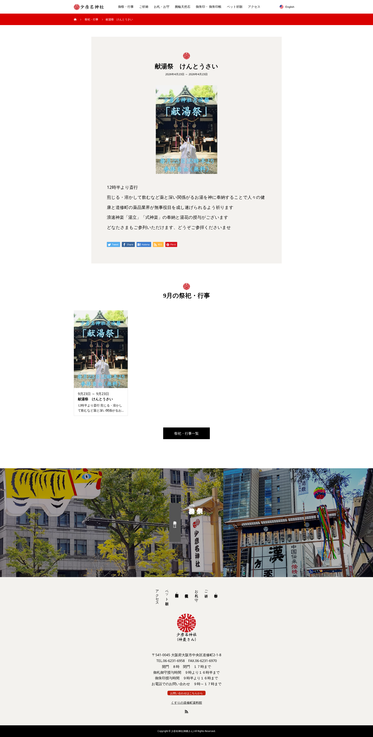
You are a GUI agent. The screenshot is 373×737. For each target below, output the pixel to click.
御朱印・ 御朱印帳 (208, 6)
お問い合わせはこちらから (186, 693)
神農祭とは (175, 522)
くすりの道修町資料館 (186, 702)
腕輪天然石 (182, 6)
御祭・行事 (126, 6)
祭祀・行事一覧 (186, 433)
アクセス (254, 6)
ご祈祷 (143, 6)
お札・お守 (161, 6)
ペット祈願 (234, 6)
